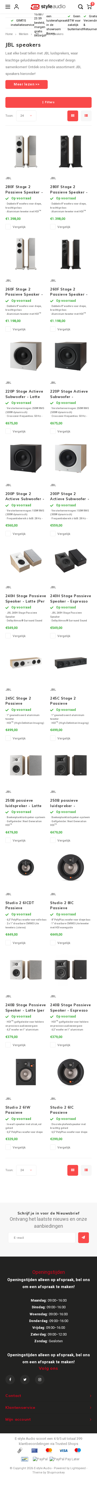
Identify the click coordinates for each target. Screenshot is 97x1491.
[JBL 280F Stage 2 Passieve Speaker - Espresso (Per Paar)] (70, 151)
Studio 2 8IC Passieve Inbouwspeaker (64, 906)
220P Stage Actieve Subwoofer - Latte (24, 394)
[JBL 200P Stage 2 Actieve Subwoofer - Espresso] (26, 458)
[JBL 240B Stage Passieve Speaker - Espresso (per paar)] (70, 969)
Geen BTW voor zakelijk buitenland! (76, 22)
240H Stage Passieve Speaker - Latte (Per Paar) (25, 599)
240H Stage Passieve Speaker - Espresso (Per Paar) (70, 599)
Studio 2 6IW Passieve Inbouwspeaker (19, 1110)
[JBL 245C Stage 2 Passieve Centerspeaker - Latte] (26, 663)
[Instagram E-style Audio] (39, 1379)
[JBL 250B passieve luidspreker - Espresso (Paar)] (70, 765)
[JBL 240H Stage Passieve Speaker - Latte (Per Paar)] (26, 560)
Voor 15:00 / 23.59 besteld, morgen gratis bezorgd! (40, 23)
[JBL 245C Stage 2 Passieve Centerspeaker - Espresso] (70, 663)
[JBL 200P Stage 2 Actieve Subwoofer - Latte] (70, 458)
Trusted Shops (66, 1443)
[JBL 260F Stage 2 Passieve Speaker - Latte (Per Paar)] (26, 254)
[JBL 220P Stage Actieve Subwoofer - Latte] (26, 356)
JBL (37, 34)
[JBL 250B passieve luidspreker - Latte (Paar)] (26, 765)
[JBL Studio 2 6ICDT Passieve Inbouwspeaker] (26, 867)
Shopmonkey (56, 1472)
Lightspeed (78, 1468)
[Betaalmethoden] (19, 1450)
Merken (23, 34)
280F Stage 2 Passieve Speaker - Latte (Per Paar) (24, 190)
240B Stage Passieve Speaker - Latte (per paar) (25, 1008)
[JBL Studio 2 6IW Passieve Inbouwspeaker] (26, 1072)
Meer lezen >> (26, 84)
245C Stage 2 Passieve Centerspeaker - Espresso (66, 701)
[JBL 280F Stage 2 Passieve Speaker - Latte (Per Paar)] (26, 151)
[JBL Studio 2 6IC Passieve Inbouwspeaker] (70, 1072)
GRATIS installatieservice (22, 22)
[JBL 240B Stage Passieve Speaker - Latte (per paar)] (26, 969)
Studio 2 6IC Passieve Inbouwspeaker (64, 1110)
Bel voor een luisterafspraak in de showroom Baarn (57, 23)
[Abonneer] (83, 1237)
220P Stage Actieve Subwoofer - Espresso (69, 394)
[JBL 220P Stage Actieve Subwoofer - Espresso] (70, 356)
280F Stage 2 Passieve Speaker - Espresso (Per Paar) (69, 190)
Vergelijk (19, 227)
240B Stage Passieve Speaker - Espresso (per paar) (70, 1008)
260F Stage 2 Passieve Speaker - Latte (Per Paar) (24, 292)
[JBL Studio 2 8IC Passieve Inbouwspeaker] (70, 867)
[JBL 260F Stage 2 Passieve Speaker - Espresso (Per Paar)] (70, 254)
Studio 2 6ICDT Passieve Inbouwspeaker (19, 906)
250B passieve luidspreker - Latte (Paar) (23, 803)
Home (9, 34)
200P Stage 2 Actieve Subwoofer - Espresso (24, 497)
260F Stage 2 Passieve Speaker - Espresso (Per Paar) (69, 292)
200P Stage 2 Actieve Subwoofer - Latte (69, 497)
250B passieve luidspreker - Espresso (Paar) (65, 803)
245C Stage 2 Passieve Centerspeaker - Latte (21, 701)
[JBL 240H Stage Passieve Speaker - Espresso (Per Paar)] (70, 560)
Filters (49, 102)
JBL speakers (55, 34)
